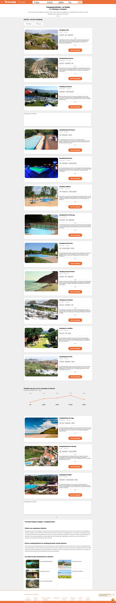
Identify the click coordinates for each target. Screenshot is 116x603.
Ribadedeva (62, 88)
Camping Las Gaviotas (66, 300)
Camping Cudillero (65, 186)
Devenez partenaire (87, 598)
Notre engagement (28, 598)
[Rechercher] (79, 2)
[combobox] (39, 2)
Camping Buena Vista (65, 356)
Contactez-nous (80, 598)
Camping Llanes (77, 561)
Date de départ (50, 1)
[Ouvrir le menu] (1, 2)
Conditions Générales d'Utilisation (46, 598)
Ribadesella (62, 60)
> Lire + (58, 16)
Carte (39, 24)
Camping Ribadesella (46, 581)
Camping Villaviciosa (65, 158)
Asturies (66, 32)
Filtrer (29, 24)
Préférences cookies (73, 598)
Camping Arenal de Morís (67, 271)
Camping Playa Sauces (66, 58)
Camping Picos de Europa (67, 215)
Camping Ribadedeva (46, 561)
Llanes (60, 32)
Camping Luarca (45, 571)
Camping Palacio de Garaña (67, 446)
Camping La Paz (64, 30)
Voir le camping (75, 50)
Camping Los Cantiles (66, 328)
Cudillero (61, 188)
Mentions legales (36, 598)
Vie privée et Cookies (64, 598)
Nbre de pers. (60, 1)
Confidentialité (56, 598)
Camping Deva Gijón (65, 474)
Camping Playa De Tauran (67, 130)
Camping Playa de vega (66, 418)
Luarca (61, 132)
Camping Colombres (65, 86)
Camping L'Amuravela (66, 243)
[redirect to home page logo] (10, 2)
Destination (36, 1)
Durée (69, 1)
